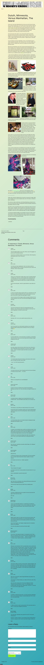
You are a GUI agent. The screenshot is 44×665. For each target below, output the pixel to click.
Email (9, 643)
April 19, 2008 (13, 249)
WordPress (41, 661)
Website (9, 647)
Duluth (6, 232)
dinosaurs (2, 232)
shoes (15, 232)
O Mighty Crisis (4, 661)
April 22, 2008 (13, 490)
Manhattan (9, 232)
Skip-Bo (22, 52)
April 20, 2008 (13, 324)
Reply (12, 260)
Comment (10, 628)
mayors (12, 232)
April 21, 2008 (13, 377)
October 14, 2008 (13, 612)
